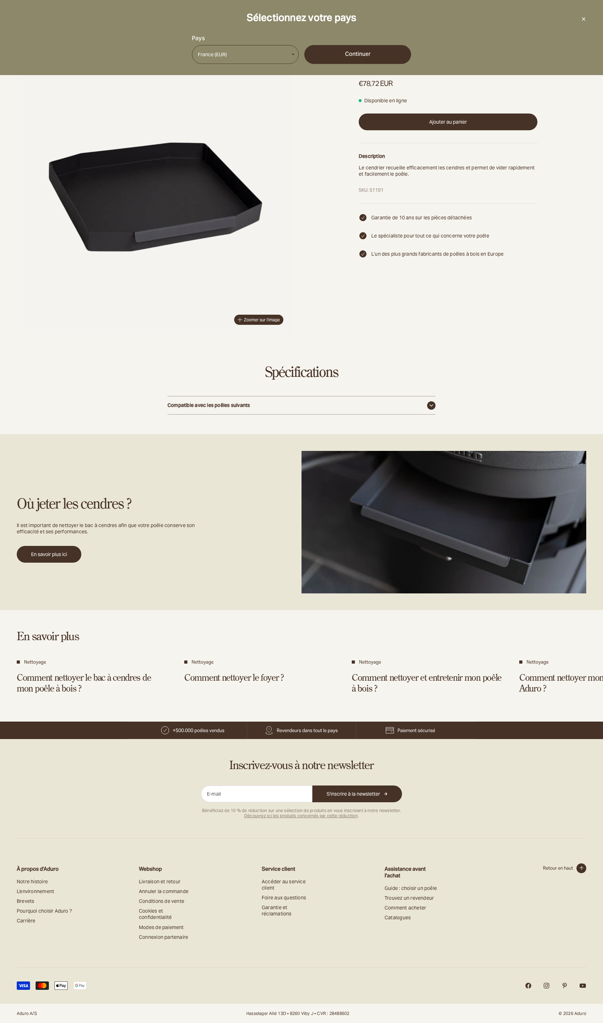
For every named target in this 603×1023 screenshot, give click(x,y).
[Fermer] (583, 19)
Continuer (358, 54)
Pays (198, 38)
